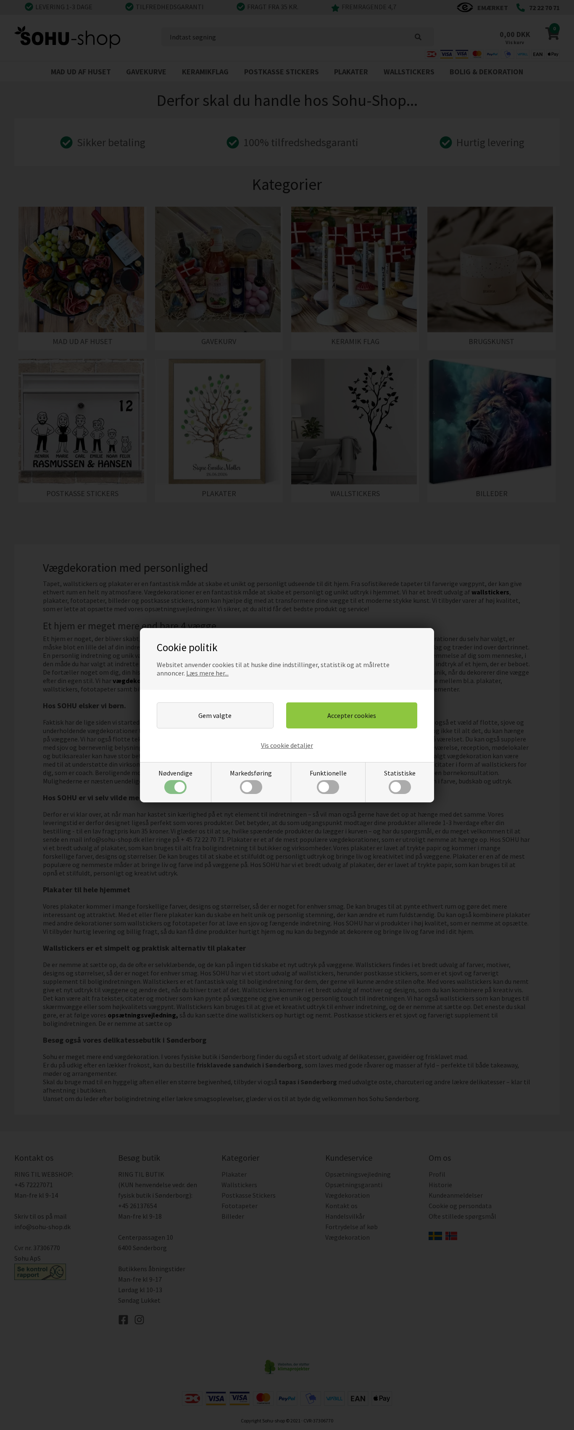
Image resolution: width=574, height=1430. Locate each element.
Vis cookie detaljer (287, 745)
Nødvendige (175, 773)
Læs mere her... (207, 673)
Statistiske (400, 773)
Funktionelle (328, 773)
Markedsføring (251, 773)
